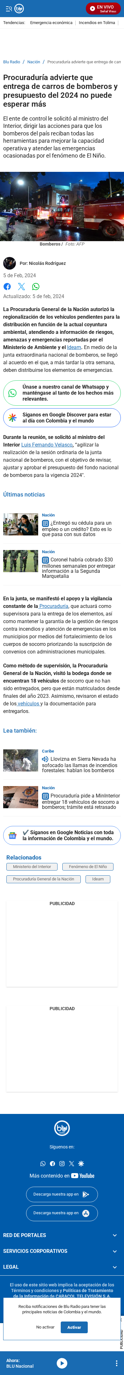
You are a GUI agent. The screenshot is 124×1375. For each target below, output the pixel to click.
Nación (33, 62)
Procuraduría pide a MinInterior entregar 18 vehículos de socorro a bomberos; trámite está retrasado (81, 801)
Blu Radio (11, 62)
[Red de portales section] (115, 1235)
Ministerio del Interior (32, 866)
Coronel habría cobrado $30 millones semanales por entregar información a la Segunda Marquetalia (78, 568)
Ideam (74, 347)
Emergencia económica (51, 23)
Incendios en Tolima (97, 23)
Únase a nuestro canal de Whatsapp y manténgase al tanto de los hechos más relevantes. (68, 393)
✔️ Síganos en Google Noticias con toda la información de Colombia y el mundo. (68, 835)
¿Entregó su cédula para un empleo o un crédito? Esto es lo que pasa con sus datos (77, 528)
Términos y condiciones (35, 1290)
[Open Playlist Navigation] (117, 1363)
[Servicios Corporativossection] (115, 1251)
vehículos (28, 704)
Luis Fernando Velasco (46, 445)
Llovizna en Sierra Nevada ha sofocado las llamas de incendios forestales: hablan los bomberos (79, 764)
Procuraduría (53, 606)
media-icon (62, 1363)
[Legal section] (115, 1267)
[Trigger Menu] (8, 8)
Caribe (48, 751)
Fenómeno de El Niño (88, 866)
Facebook (7, 290)
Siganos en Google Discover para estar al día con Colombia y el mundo (67, 418)
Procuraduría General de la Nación (43, 879)
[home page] (62, 1128)
